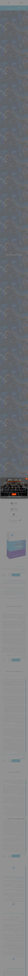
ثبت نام (14, 494)
